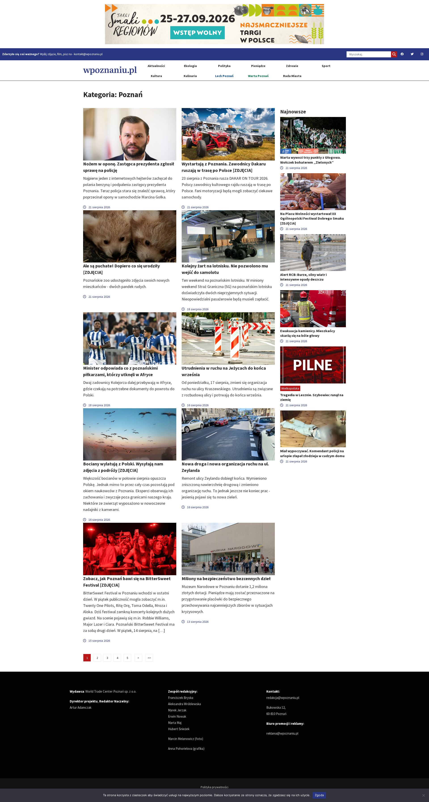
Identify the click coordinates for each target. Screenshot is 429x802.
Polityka (224, 66)
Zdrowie (292, 66)
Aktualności (156, 66)
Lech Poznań (224, 76)
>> (149, 658)
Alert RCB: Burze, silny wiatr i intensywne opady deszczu (303, 276)
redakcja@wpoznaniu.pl (282, 698)
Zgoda (319, 795)
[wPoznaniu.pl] (110, 70)
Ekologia (190, 66)
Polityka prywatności (214, 787)
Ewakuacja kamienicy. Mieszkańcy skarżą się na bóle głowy (307, 333)
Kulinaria (190, 76)
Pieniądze (258, 66)
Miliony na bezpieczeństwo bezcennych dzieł (226, 578)
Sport (326, 66)
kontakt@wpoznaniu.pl (88, 54)
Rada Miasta (292, 76)
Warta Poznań (258, 76)
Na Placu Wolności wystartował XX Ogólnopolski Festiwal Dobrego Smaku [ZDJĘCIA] (312, 218)
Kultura (156, 76)
